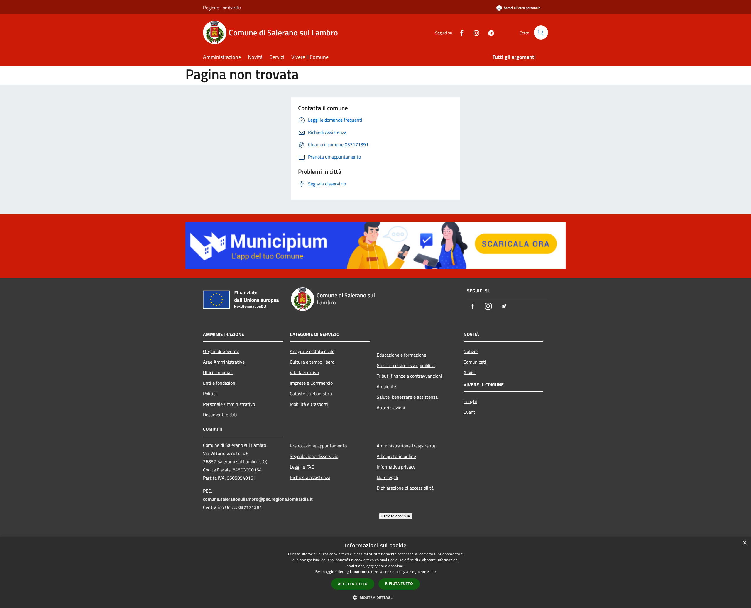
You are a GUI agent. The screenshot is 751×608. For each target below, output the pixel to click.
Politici (209, 393)
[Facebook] (459, 32)
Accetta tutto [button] (353, 583)
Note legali (387, 477)
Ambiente (386, 386)
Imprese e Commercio (311, 382)
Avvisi (470, 372)
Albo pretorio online (396, 456)
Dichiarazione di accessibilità (405, 487)
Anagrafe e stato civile (312, 351)
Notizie (471, 351)
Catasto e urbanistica (311, 393)
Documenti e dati (220, 414)
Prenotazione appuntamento (318, 445)
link (433, 571)
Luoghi (470, 401)
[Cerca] (541, 32)
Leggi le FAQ (302, 466)
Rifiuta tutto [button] (399, 583)
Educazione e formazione (401, 354)
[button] (375, 597)
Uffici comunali (218, 372)
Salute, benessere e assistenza (407, 397)
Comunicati (475, 361)
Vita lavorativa (304, 372)
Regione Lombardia (222, 7)
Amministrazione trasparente (406, 445)
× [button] (744, 543)
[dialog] (375, 572)
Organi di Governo (221, 351)
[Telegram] (489, 32)
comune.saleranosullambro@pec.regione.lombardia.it (258, 499)
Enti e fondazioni (219, 382)
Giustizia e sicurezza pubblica (406, 365)
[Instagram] (474, 32)
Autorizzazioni (391, 407)
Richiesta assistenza (310, 477)
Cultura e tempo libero (312, 361)
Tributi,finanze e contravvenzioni (409, 375)
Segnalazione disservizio (314, 456)
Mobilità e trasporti (309, 404)
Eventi (470, 411)
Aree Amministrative (224, 361)
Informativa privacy (396, 466)
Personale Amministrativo (229, 404)
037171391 (250, 507)
